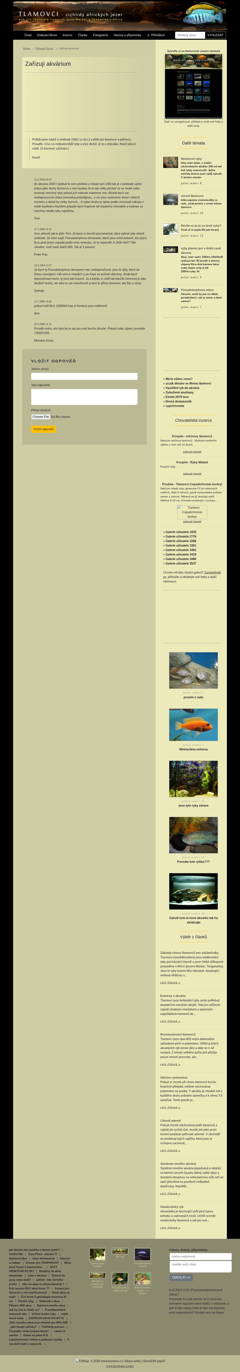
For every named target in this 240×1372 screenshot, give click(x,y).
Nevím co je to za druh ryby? (201, 225)
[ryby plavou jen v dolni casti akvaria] (170, 249)
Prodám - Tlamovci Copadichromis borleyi (192, 484)
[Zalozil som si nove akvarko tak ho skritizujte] (193, 892)
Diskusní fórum (47, 35)
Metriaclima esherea (193, 749)
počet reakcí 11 (193, 801)
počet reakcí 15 (193, 857)
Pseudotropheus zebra (197, 290)
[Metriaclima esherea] (193, 725)
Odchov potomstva (174, 1077)
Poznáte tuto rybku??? (193, 861)
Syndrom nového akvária (178, 1163)
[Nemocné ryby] (170, 162)
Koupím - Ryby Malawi (192, 462)
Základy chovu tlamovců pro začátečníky (189, 952)
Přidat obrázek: (41, 410)
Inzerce (67, 35)
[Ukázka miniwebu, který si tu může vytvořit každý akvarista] (193, 86)
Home (26, 48)
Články (82, 35)
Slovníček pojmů (154, 1361)
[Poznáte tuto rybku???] (193, 836)
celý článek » (170, 982)
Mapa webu (133, 1361)
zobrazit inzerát (192, 451)
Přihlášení (158, 35)
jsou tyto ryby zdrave (193, 805)
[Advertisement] (81, 102)
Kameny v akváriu (173, 995)
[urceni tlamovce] (170, 199)
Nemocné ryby (191, 158)
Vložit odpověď (44, 429)
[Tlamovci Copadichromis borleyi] (192, 512)
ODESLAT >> (181, 1277)
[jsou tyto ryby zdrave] (193, 779)
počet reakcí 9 (191, 277)
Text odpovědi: (40, 385)
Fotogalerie (100, 35)
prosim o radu (193, 697)
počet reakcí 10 (193, 913)
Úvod (28, 35)
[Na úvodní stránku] (120, 16)
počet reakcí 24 (192, 213)
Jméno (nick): (40, 369)
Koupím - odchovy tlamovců (192, 436)
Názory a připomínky (127, 35)
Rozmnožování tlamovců (178, 1034)
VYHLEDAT (215, 35)
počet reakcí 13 (192, 235)
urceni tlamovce (192, 195)
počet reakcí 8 (191, 183)
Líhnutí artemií (170, 1120)
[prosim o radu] (193, 671)
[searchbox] (190, 35)
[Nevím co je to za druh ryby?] (170, 229)
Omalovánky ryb (172, 1206)
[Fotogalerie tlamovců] (97, 1254)
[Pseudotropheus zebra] (170, 290)
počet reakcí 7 (191, 307)
